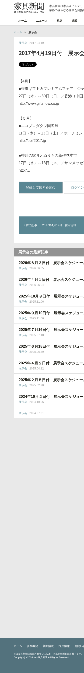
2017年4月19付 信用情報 (59, 225)
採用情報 (64, 646)
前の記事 (31, 225)
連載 (74, 20)
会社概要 (32, 646)
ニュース (41, 20)
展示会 (23, 43)
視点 (59, 20)
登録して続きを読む (40, 187)
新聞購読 (48, 646)
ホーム (22, 20)
